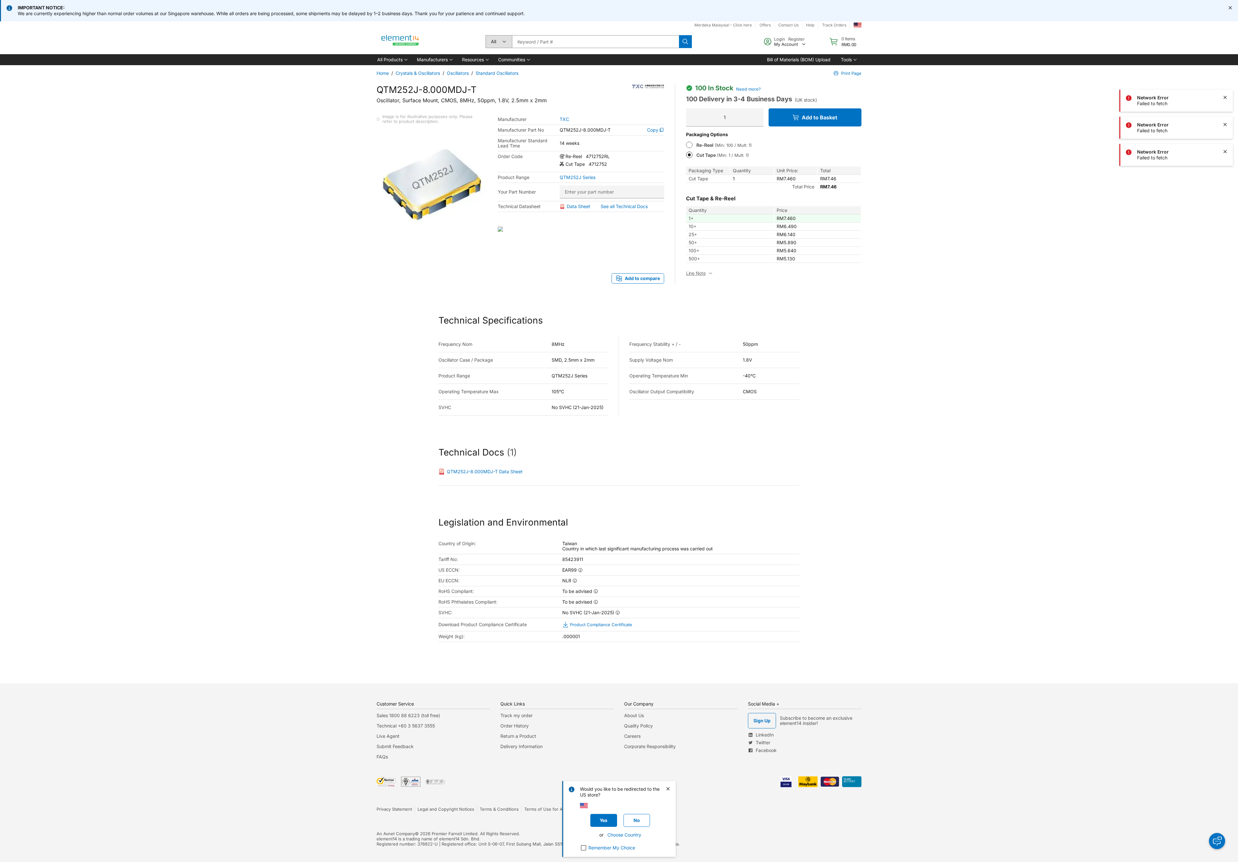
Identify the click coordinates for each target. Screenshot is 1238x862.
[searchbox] (595, 41)
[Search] (685, 41)
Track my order (516, 715)
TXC (564, 119)
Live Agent (388, 736)
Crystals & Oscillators (418, 73)
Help (810, 25)
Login (779, 39)
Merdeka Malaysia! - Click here (723, 25)
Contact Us (788, 25)
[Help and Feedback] (1217, 841)
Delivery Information (521, 746)
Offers (765, 25)
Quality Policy (638, 725)
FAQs (382, 756)
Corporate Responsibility (650, 746)
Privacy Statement (394, 809)
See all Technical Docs (624, 206)
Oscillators (458, 73)
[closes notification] (1230, 7)
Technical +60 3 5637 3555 (406, 725)
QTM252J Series (577, 177)
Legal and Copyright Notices (446, 809)
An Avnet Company (396, 833)
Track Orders (834, 25)
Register (796, 39)
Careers (632, 736)
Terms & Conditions (499, 809)
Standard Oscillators (497, 73)
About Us (634, 715)
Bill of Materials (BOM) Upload (798, 59)
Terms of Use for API (545, 809)
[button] (392, 59)
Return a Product (518, 736)
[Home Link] (400, 41)
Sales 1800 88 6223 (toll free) (408, 715)
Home (383, 73)
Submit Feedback (395, 746)
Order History (514, 725)
